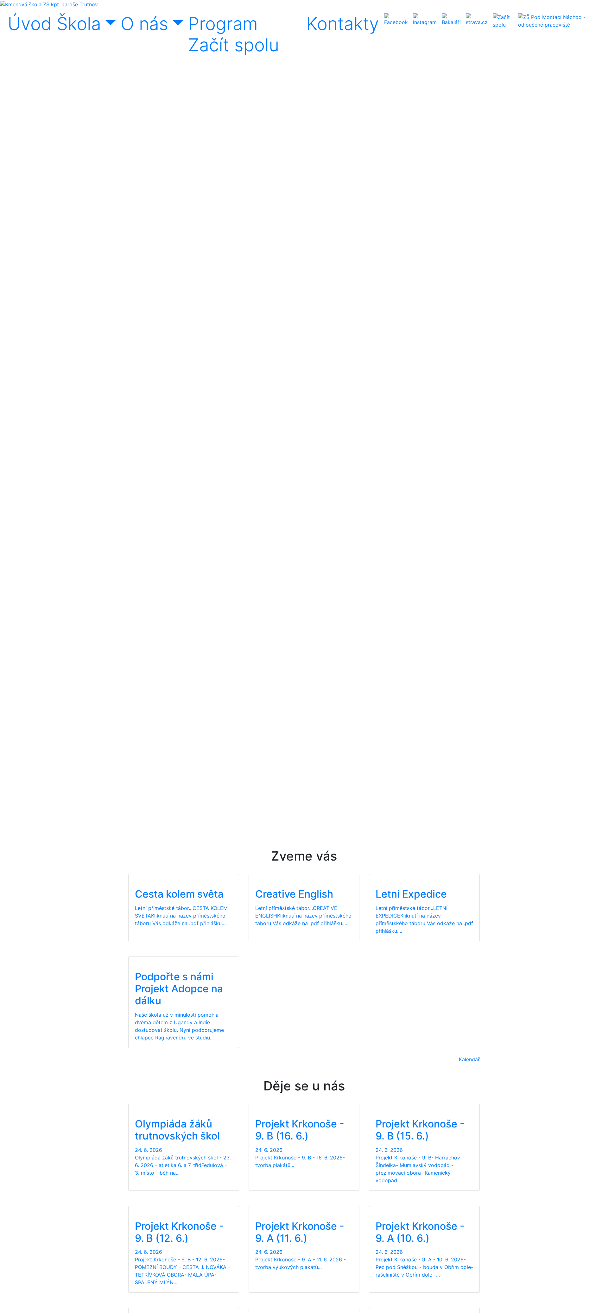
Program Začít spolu (233, 34)
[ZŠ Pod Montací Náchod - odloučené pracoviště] (559, 21)
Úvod (30, 24)
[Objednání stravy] (476, 19)
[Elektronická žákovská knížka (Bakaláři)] (451, 19)
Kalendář (469, 1059)
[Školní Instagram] (424, 19)
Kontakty (342, 24)
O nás (144, 24)
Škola (79, 24)
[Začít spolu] (503, 21)
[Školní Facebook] (396, 19)
